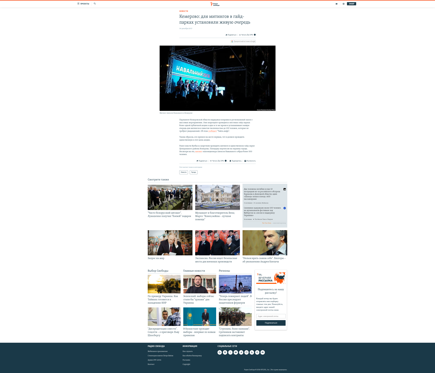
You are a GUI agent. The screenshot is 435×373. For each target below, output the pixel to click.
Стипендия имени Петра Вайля (160, 356)
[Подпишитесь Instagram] (246, 352)
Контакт (151, 364)
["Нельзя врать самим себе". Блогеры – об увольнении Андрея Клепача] (265, 242)
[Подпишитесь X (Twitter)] (230, 352)
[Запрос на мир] (170, 242)
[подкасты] (343, 4)
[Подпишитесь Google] (220, 352)
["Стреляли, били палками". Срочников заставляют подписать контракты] (235, 316)
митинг (198, 152)
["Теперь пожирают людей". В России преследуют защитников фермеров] (235, 284)
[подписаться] (262, 352)
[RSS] (252, 352)
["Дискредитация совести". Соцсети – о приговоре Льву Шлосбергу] (164, 316)
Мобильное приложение (158, 351)
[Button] (231, 34)
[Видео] (336, 4)
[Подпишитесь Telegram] (241, 352)
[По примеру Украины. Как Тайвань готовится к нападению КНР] (164, 284)
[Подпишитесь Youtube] (236, 352)
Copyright (186, 364)
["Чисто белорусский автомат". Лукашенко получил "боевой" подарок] (170, 197)
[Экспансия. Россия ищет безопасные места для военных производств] (217, 242)
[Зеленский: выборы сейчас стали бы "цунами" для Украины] (199, 284)
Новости (183, 11)
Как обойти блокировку (192, 356)
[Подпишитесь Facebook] (225, 352)
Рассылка (186, 360)
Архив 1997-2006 (154, 360)
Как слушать (188, 351)
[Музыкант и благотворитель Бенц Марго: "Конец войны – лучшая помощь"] (217, 197)
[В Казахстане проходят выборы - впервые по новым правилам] (199, 316)
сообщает (212, 131)
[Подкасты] (257, 352)
